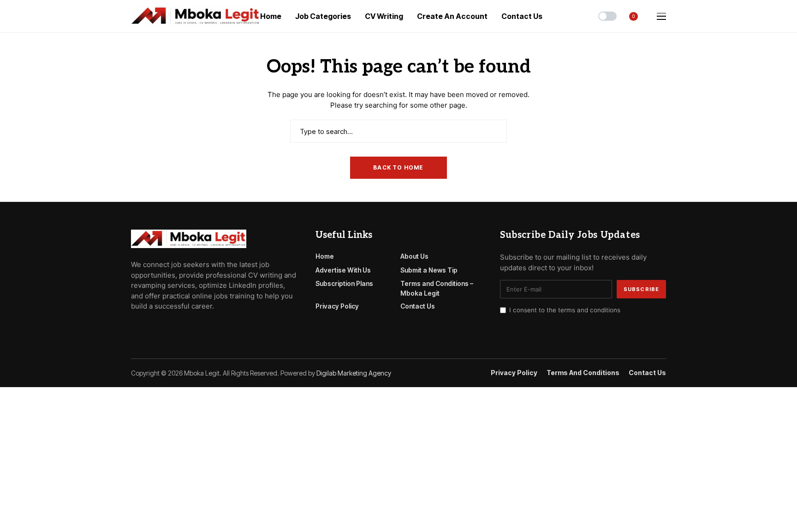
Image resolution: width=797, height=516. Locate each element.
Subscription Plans (344, 283)
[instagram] (173, 327)
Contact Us (417, 306)
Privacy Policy (337, 306)
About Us (414, 256)
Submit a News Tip (429, 270)
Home (324, 256)
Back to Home (398, 167)
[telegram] (147, 327)
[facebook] (134, 327)
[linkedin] (186, 327)
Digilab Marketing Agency (353, 373)
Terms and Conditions (583, 372)
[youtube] (160, 327)
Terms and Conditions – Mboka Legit (436, 288)
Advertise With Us (343, 270)
